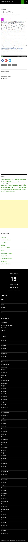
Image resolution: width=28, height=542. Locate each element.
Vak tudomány (6, 77)
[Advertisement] (14, 214)
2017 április (3, 458)
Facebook (3, 9)
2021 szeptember (5, 364)
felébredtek (15, 182)
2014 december (4, 533)
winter (8, 14)
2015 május (3, 520)
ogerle (10, 189)
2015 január (3, 530)
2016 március (4, 493)
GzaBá (5, 185)
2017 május (3, 455)
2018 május (3, 423)
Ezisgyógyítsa (4, 322)
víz (11, 191)
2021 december (4, 359)
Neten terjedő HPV (5, 247)
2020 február (4, 399)
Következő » (24, 8)
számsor (24, 189)
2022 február (4, 353)
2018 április (3, 426)
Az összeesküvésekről (5, 264)
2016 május (3, 487)
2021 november (4, 361)
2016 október (4, 474)
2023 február (4, 343)
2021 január (3, 375)
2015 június (3, 517)
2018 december (4, 407)
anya (5, 179)
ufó (4, 191)
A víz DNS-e (3, 242)
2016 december (4, 469)
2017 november (4, 439)
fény (4, 183)
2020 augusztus (4, 383)
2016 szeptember (5, 477)
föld (7, 183)
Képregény (3, 307)
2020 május (3, 391)
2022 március (4, 351)
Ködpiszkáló (3, 327)
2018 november (4, 410)
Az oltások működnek (6, 239)
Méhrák (2, 250)
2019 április (3, 404)
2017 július (3, 450)
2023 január (3, 345)
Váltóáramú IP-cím (5, 256)
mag (18, 187)
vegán (7, 191)
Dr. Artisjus (3, 237)
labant (4, 187)
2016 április (3, 490)
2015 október (4, 506)
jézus (22, 185)
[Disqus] (14, 104)
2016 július (3, 482)
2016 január (3, 498)
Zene (2, 312)
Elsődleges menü (26, 2)
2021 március (4, 372)
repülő (16, 189)
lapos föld (9, 187)
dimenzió (19, 179)
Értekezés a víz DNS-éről (6, 253)
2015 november (4, 503)
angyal (2, 179)
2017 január (3, 466)
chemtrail (13, 179)
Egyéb (2, 299)
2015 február (4, 528)
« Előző (2, 8)
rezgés (19, 189)
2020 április (3, 394)
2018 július (3, 418)
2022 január (3, 356)
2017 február (4, 463)
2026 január (3, 340)
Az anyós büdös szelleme (6, 258)
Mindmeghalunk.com (7, 1)
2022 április (3, 348)
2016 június (3, 485)
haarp (9, 185)
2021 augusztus (4, 367)
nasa (4, 189)
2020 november (4, 377)
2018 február (4, 431)
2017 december (4, 436)
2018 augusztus (4, 415)
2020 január (3, 402)
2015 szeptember (5, 509)
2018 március (4, 428)
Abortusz (3, 245)
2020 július (3, 385)
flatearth (21, 182)
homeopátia (15, 185)
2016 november (4, 471)
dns (22, 179)
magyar (21, 187)
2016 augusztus (4, 479)
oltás (13, 189)
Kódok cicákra (4, 261)
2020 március (4, 396)
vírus (10, 191)
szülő (2, 191)
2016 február (4, 495)
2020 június (3, 388)
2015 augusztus (4, 512)
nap (1, 189)
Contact (23, 540)
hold (12, 185)
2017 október (4, 442)
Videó (2, 310)
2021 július (3, 369)
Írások (2, 304)
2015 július (3, 514)
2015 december (4, 501)
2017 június (3, 453)
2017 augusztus (4, 447)
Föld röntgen (5, 72)
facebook (7, 182)
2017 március (4, 461)
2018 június (3, 420)
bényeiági (8, 179)
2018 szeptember (5, 412)
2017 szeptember (5, 444)
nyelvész (6, 189)
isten (20, 185)
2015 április (3, 522)
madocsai (15, 187)
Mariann (24, 187)
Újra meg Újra (4, 330)
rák (22, 189)
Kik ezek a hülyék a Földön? (7, 325)
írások (13, 191)
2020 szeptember (5, 380)
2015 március (4, 525)
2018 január (3, 434)
